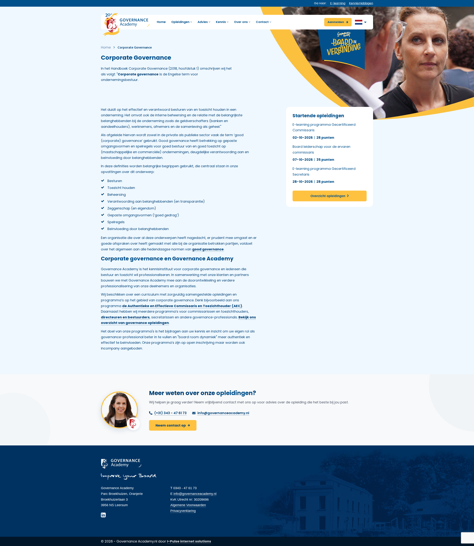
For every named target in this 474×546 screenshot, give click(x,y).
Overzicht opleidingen (328, 196)
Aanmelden (336, 22)
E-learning (337, 3)
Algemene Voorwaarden (188, 505)
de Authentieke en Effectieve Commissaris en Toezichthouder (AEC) (182, 306)
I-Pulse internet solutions (189, 541)
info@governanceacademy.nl (194, 494)
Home (161, 22)
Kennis (221, 22)
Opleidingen (180, 22)
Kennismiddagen (361, 3)
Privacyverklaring (183, 511)
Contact (262, 22)
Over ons (241, 22)
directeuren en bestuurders (125, 317)
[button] (361, 22)
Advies (203, 22)
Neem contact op (171, 425)
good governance (208, 249)
